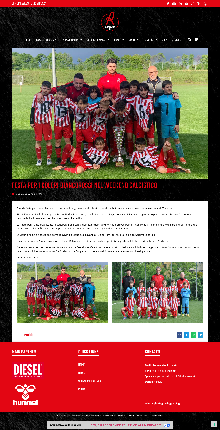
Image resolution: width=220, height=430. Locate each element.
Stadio (132, 40)
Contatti (83, 389)
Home (27, 40)
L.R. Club (148, 40)
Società (50, 40)
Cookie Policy (157, 415)
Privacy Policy (143, 415)
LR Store (176, 40)
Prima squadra (70, 40)
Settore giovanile (96, 40)
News (38, 40)
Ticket (117, 40)
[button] (179, 335)
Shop (164, 40)
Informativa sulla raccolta (65, 424)
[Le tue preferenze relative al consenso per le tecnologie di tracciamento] (214, 424)
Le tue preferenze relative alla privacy (125, 425)
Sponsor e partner (89, 381)
